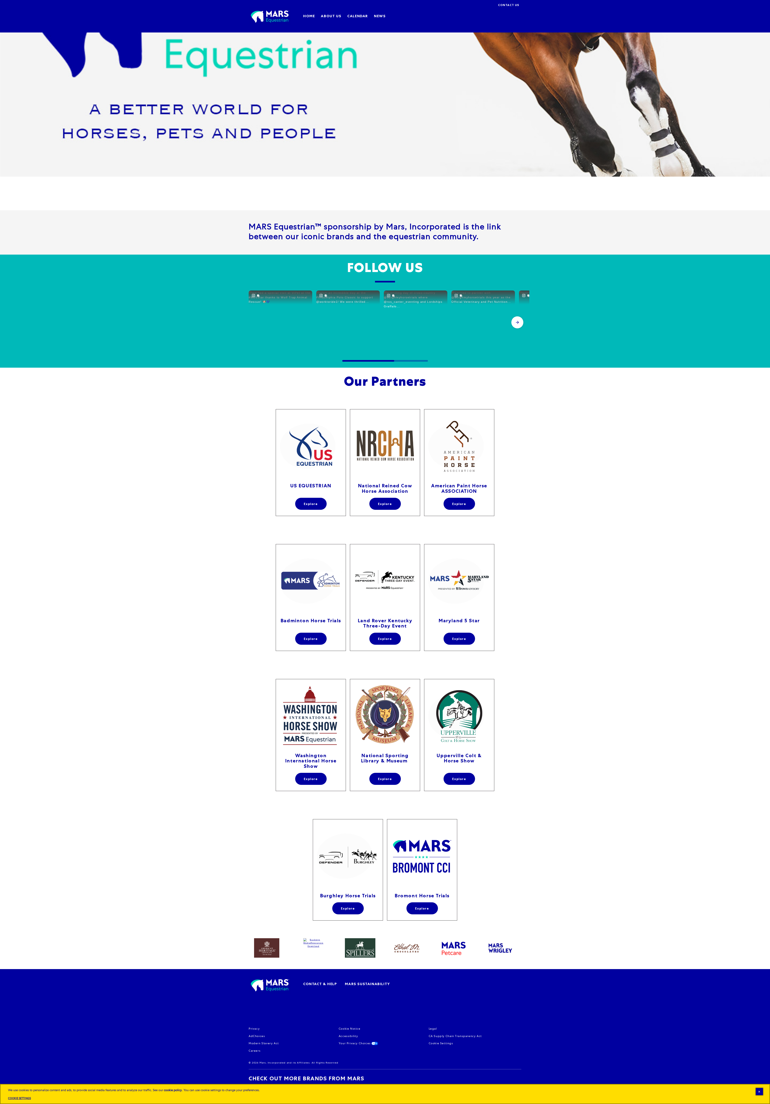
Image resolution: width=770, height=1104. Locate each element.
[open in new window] (311, 446)
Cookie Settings (441, 1043)
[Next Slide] (517, 322)
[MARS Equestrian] (270, 985)
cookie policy (173, 1090)
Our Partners (385, 381)
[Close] (759, 1091)
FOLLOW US (385, 268)
